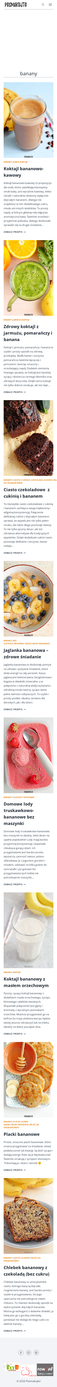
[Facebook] (20, 1352)
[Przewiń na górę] (49, 1382)
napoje (24, 162)
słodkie (48, 480)
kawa (16, 162)
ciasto (16, 480)
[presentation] (28, 120)
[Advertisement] (28, 40)
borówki (19, 643)
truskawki (28, 797)
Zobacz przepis (15, 231)
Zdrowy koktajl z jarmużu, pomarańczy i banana (28, 332)
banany (8, 162)
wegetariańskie (41, 643)
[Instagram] (28, 1352)
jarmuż (17, 320)
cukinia (25, 480)
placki (16, 1121)
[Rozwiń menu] (50, 4)
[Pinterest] (36, 1352)
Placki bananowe (22, 1134)
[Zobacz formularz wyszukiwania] (43, 4)
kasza (28, 643)
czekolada (37, 480)
